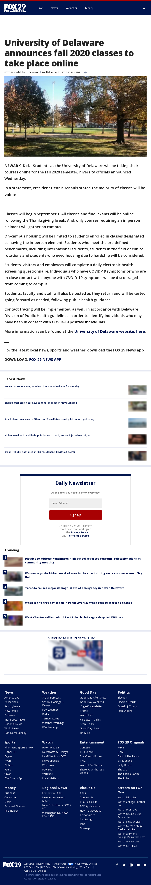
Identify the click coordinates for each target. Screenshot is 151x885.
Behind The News (128, 756)
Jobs (82, 824)
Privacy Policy (79, 532)
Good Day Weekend (92, 702)
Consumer (10, 797)
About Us (87, 788)
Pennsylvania (12, 706)
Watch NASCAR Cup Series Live (129, 815)
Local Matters (50, 778)
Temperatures (50, 718)
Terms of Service (78, 535)
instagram (131, 865)
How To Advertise (90, 810)
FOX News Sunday (15, 733)
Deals (7, 802)
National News (13, 724)
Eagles (8, 756)
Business (9, 793)
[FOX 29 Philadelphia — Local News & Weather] (16, 7)
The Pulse (123, 778)
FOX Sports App (13, 778)
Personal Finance (14, 806)
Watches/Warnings (53, 723)
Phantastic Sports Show (18, 747)
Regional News (54, 788)
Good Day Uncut (90, 728)
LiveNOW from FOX (54, 756)
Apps (83, 793)
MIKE (121, 747)
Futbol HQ (10, 752)
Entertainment (92, 742)
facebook (117, 865)
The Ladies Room (128, 774)
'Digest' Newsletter (91, 706)
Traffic (84, 710)
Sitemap (85, 828)
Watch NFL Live (127, 797)
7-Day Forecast (51, 697)
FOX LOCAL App (52, 793)
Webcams (48, 765)
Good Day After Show (93, 697)
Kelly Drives (124, 765)
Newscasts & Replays (55, 752)
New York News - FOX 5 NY (56, 806)
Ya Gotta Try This (90, 719)
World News (11, 728)
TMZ (83, 760)
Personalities (87, 815)
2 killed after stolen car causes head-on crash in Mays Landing (40, 402)
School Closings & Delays (53, 703)
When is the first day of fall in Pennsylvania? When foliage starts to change (78, 602)
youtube (138, 865)
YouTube (47, 774)
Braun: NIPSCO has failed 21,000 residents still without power (39, 452)
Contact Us (86, 797)
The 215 (122, 769)
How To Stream (51, 747)
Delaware (33, 72)
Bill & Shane (125, 760)
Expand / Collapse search (144, 8)
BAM (121, 752)
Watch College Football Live (131, 803)
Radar (45, 714)
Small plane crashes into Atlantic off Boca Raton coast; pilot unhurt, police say (49, 419)
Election (122, 697)
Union (7, 774)
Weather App (50, 727)
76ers (7, 769)
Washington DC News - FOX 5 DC (56, 814)
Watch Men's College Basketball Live (130, 827)
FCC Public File (88, 802)
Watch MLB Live (127, 809)
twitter (124, 865)
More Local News (15, 719)
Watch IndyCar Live (129, 821)
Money (10, 788)
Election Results (127, 702)
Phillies (8, 765)
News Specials (50, 760)
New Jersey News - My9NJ (53, 799)
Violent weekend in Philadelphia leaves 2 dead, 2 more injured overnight (47, 435)
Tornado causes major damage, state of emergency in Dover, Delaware (74, 588)
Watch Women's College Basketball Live (131, 835)
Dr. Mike (85, 733)
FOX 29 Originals (131, 742)
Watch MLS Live (127, 846)
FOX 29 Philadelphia (14, 72)
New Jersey (11, 710)
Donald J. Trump (127, 706)
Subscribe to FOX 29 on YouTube (71, 638)
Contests (85, 747)
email (145, 865)
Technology (11, 810)
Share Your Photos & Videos (92, 771)
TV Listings (86, 819)
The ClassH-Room (91, 756)
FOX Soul (47, 769)
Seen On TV (87, 724)
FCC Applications (90, 806)
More (88, 8)
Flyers (7, 760)
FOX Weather (50, 709)
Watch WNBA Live (128, 841)
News (9, 692)
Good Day (88, 692)
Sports (9, 742)
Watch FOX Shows (91, 765)
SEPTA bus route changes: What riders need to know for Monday (42, 386)
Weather (49, 692)
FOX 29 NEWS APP (45, 359)
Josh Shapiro (125, 710)
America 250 (11, 697)
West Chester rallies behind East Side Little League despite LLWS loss (74, 617)
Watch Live (86, 715)
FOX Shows (87, 752)
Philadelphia (11, 702)
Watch (47, 742)
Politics (124, 692)
